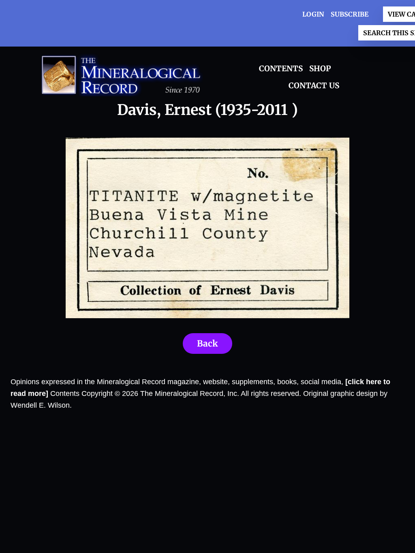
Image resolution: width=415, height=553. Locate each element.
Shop (320, 68)
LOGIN (313, 14)
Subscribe (349, 14)
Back (207, 343)
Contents (281, 68)
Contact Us (314, 85)
